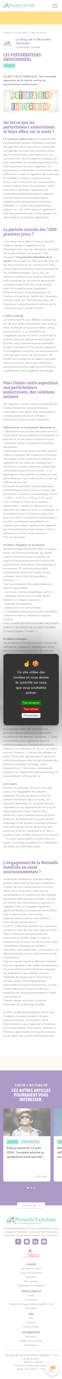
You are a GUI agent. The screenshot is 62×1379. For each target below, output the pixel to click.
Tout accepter (31, 702)
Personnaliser (31, 715)
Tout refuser (31, 709)
